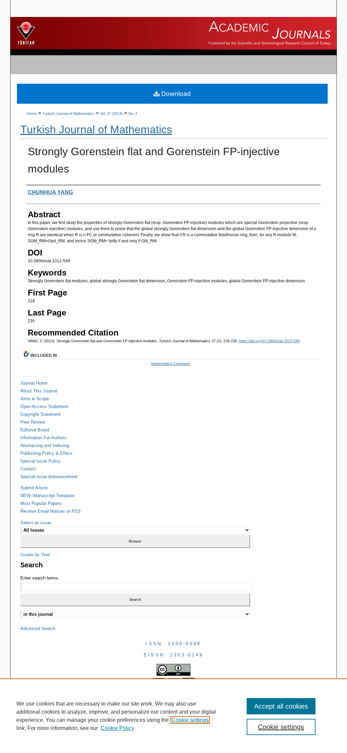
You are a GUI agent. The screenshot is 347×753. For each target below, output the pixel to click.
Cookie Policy (117, 728)
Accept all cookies (281, 706)
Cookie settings (190, 720)
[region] (173, 715)
